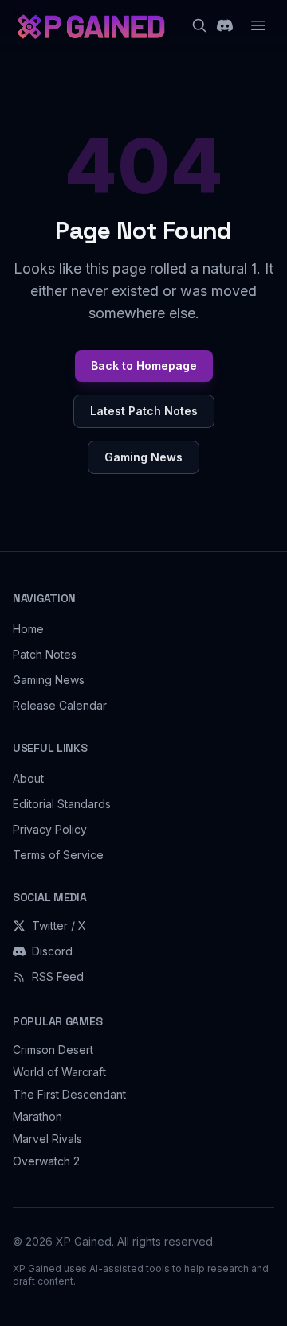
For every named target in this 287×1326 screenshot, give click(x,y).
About (28, 778)
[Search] (199, 25)
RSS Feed (58, 976)
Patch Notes (45, 654)
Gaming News (143, 457)
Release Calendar (60, 705)
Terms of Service (58, 854)
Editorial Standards (62, 804)
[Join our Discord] (225, 25)
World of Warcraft (59, 1072)
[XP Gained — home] (90, 25)
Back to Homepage (144, 365)
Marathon (37, 1116)
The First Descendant (69, 1094)
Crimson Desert (53, 1049)
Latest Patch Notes (144, 411)
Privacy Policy (50, 829)
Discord (52, 951)
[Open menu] (258, 25)
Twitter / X (59, 925)
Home (28, 629)
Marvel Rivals (47, 1138)
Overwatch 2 (46, 1161)
